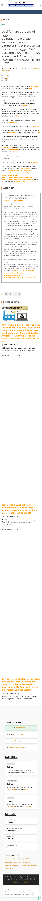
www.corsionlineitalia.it (10, 175)
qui (30, 88)
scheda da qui (20, 116)
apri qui (36, 126)
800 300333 (20, 728)
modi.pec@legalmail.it (17, 747)
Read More (10, 318)
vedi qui (24, 105)
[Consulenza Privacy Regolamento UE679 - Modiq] (21, 4)
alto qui (37, 133)
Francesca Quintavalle (13, 200)
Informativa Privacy (8, 24)
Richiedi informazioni (21, 882)
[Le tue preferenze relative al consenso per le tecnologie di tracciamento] (38, 897)
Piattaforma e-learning (12, 865)
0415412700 (25, 168)
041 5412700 (18, 734)
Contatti (23, 865)
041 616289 (11, 806)
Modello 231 (8, 862)
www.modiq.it (25, 171)
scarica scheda (7, 147)
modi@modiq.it (19, 182)
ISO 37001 (17, 862)
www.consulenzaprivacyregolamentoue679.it (18, 177)
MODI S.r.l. (20, 855)
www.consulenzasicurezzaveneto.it (14, 173)
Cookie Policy (9, 868)
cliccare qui (34, 162)
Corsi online (26, 862)
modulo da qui (13, 122)
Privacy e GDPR (24, 859)
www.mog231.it (13, 171)
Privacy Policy (32, 865)
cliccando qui (13, 133)
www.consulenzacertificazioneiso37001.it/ (17, 179)
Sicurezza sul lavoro (11, 859)
